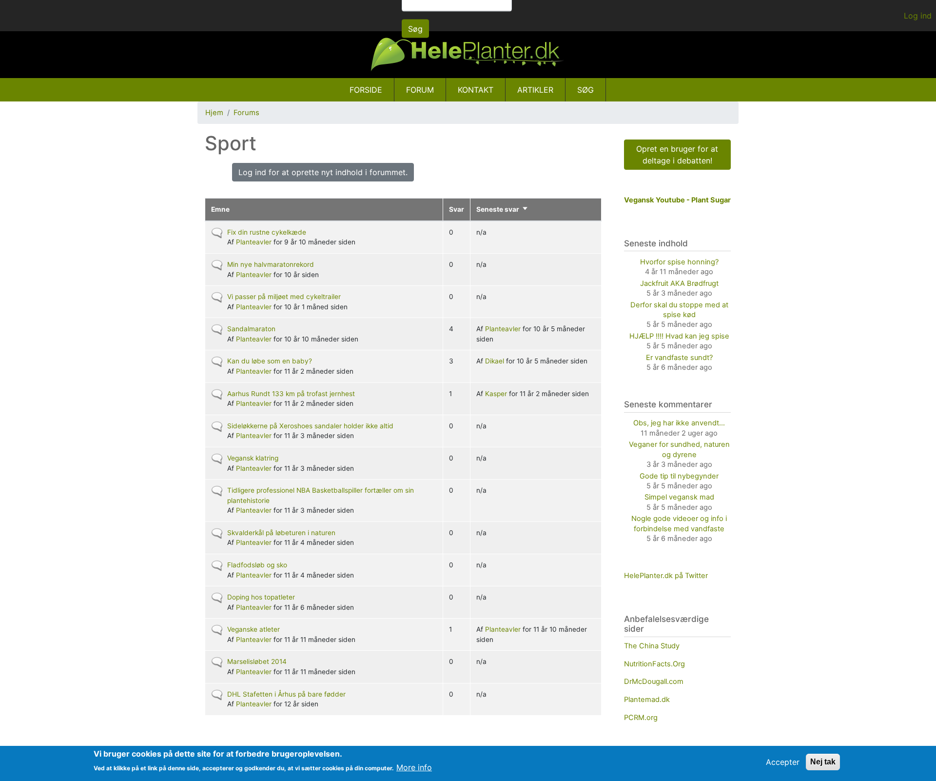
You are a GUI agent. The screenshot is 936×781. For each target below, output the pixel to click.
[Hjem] (468, 54)
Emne (220, 209)
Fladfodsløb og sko (257, 565)
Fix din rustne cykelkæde (266, 232)
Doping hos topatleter (261, 597)
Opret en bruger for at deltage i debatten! (677, 154)
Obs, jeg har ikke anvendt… (679, 423)
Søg (415, 29)
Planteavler (254, 242)
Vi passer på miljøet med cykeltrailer (284, 296)
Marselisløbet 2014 (257, 661)
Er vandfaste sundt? (679, 357)
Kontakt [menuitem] (475, 90)
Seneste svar (502, 209)
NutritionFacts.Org (654, 664)
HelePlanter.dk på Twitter (666, 575)
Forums (246, 112)
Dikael (494, 361)
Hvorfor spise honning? (679, 262)
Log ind (918, 15)
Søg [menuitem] (585, 90)
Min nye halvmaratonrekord (270, 264)
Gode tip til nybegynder (679, 476)
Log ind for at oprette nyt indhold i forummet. (323, 172)
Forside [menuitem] (366, 90)
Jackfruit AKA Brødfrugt (679, 283)
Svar (456, 209)
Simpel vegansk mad (679, 497)
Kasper (496, 394)
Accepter (783, 762)
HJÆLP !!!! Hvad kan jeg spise (679, 336)
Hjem (214, 112)
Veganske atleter (253, 629)
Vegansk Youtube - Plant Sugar (677, 200)
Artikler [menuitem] (535, 90)
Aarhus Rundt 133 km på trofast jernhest (291, 394)
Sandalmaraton (251, 329)
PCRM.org (641, 717)
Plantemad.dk (647, 699)
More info (414, 767)
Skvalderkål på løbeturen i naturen (281, 533)
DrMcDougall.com (653, 681)
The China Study (652, 645)
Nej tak (823, 762)
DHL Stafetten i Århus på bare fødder (286, 694)
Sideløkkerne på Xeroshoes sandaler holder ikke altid (310, 426)
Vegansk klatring (252, 458)
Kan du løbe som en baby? (269, 361)
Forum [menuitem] (420, 90)
